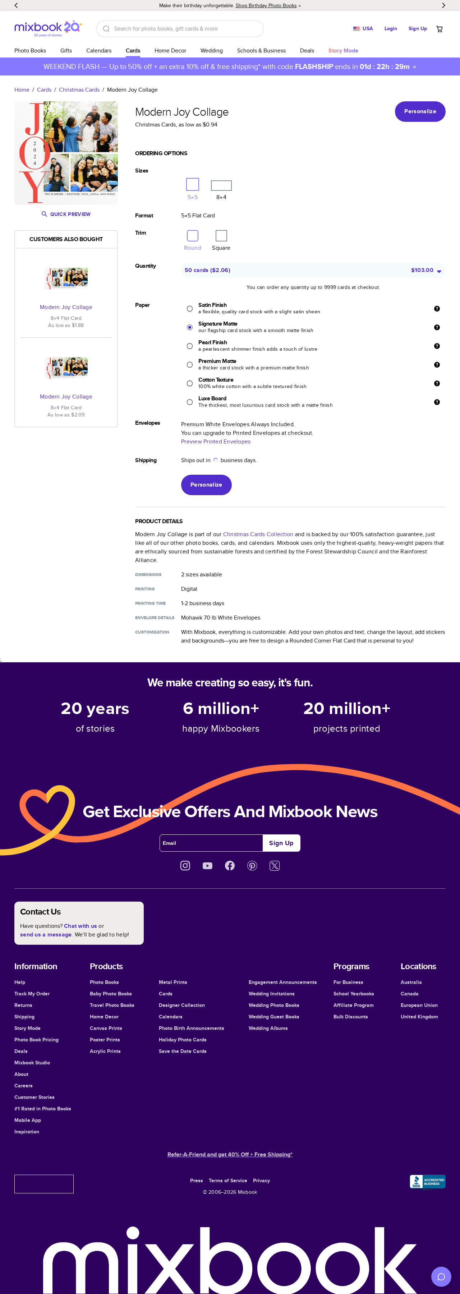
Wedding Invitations (272, 993)
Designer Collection (182, 1005)
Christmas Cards (79, 90)
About (21, 1074)
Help (19, 982)
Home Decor (170, 50)
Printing (145, 589)
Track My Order (32, 993)
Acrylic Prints (105, 1051)
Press (196, 1180)
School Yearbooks (354, 993)
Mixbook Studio (32, 1062)
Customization (152, 632)
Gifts (66, 50)
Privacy (261, 1180)
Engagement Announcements (283, 982)
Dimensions (148, 574)
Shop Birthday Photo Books (266, 5)
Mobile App (27, 1120)
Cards (133, 50)
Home (21, 90)
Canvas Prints (106, 1028)
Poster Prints (105, 1039)
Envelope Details (154, 617)
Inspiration (26, 1131)
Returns (23, 1005)
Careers (23, 1085)
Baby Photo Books (111, 993)
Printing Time (150, 603)
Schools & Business (261, 50)
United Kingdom (419, 1016)
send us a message (46, 934)
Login (391, 28)
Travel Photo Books (112, 1005)
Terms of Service (228, 1180)
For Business (348, 982)
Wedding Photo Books (274, 1005)
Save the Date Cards (183, 1051)
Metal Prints (173, 982)
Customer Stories (34, 1097)
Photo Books (30, 50)
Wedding (212, 50)
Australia (411, 982)
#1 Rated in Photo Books (42, 1108)
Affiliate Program (354, 1005)
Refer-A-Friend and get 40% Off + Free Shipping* (230, 1154)
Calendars (98, 50)
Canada (410, 993)
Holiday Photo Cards (183, 1039)
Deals (307, 50)
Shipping (24, 1016)
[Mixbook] (48, 28)
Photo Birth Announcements (191, 1028)
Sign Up (418, 28)
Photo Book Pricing (36, 1039)
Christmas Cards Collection (258, 534)
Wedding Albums (268, 1028)
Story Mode (27, 1028)
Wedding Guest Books (274, 1016)
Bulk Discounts (351, 1016)
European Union (419, 1005)
